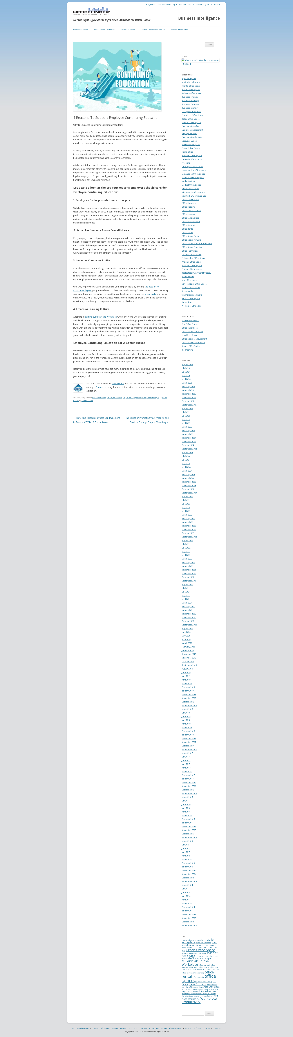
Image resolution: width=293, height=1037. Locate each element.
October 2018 (188, 701)
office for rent (204, 965)
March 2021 (187, 602)
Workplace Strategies (150, 398)
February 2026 (188, 386)
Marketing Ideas (189, 181)
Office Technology (190, 250)
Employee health (189, 133)
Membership (161, 1028)
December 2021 (189, 569)
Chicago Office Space (191, 111)
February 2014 (188, 907)
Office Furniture (189, 203)
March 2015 (187, 859)
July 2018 (186, 712)
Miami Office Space (190, 188)
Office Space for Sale (191, 239)
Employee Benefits (114, 398)
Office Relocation (189, 225)
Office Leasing (188, 214)
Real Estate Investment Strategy (196, 272)
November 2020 (189, 617)
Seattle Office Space (191, 287)
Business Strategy (190, 107)
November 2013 (189, 918)
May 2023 (186, 507)
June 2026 (186, 371)
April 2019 (186, 679)
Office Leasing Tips (190, 217)
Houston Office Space (192, 155)
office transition (195, 987)
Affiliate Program (176, 1028)
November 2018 (189, 698)
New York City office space (194, 195)
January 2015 (188, 866)
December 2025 (189, 393)
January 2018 (188, 734)
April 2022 (186, 555)
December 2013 (189, 914)
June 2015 (186, 848)
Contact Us (216, 1028)
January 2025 (188, 434)
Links (136, 1028)
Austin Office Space (191, 89)
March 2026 (187, 382)
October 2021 (188, 577)
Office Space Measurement (153, 29)
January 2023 (188, 522)
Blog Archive (187, 349)
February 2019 (188, 687)
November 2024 (189, 441)
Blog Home (150, 4)
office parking (198, 973)
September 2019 (189, 665)
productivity (150, 294)
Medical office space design (196, 958)
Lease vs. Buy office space (194, 170)
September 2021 (189, 580)
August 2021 (187, 584)
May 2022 (186, 551)
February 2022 (188, 562)
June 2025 (186, 415)
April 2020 (186, 639)
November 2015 (189, 830)
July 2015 (186, 844)
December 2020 (189, 613)
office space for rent (199, 982)
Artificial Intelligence (191, 82)
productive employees (191, 989)
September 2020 (189, 624)
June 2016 (186, 804)
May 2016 (186, 808)
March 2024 (187, 470)
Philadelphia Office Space (193, 258)
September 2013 (189, 925)
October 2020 (188, 621)
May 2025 (186, 419)
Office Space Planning (192, 247)
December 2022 (189, 525)
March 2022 (187, 558)
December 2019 (189, 654)
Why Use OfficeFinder (81, 1028)
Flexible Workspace (191, 144)
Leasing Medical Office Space (207, 956)
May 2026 (186, 375)
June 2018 (186, 716)
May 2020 (186, 635)
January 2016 (188, 822)
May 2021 (186, 595)
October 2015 (188, 833)
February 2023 (188, 518)
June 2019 (186, 672)
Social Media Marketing (206, 994)
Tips (198, 999)
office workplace (211, 986)
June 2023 (186, 503)
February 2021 (188, 606)
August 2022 (187, 540)
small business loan (189, 994)
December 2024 (189, 437)
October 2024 (188, 445)
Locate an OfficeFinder (101, 1028)
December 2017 (189, 738)
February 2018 (188, 731)
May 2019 (186, 676)
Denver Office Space (191, 122)
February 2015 (188, 863)
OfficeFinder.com (164, 4)
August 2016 (187, 797)
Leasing (115, 1028)
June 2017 (186, 760)
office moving (187, 973)
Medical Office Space (191, 184)
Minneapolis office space (193, 192)
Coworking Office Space (193, 115)
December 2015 (189, 826)
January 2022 (188, 566)
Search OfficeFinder (191, 346)
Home (151, 1028)
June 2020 (186, 632)
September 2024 (189, 448)
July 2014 (186, 888)
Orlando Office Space (191, 254)
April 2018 (186, 723)
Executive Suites (189, 140)
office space (118, 383)
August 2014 (187, 885)
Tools (130, 1028)
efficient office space (195, 947)
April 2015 (186, 855)
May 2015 (186, 852)
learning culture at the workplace (101, 316)
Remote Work (188, 276)
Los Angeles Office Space (193, 173)
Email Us (191, 4)
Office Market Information (193, 342)
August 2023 (187, 496)
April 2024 (186, 467)
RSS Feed (186, 63)
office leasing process (200, 969)
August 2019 (187, 668)
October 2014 (188, 877)
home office (201, 953)
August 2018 (187, 709)
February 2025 (188, 430)
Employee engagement (132, 398)
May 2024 (186, 463)
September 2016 (189, 793)
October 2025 (188, 401)
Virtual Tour (187, 302)
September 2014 (189, 881)
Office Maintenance (191, 221)
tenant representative (192, 294)
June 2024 (186, 459)
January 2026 (188, 390)
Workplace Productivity (199, 1000)
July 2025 (186, 412)
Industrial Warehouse (192, 159)
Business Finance (190, 96)
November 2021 (189, 573)
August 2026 (187, 364)
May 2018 (186, 720)
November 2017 (189, 742)
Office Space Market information (197, 243)
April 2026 (186, 379)
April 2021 (186, 599)
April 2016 (186, 811)
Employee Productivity (192, 137)
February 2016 (188, 819)
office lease (193, 967)
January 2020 (188, 650)
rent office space (189, 280)
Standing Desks (187, 996)
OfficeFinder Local (190, 327)
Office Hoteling (188, 206)
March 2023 (187, 514)
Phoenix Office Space (191, 261)
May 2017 (186, 764)
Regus (184, 991)
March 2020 (187, 643)
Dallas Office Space (191, 118)
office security (198, 977)
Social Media (187, 291)
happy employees (189, 953)
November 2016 (189, 786)
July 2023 (186, 500)
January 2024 (188, 478)
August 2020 (187, 628)
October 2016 (188, 789)
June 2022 (186, 547)
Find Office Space (80, 29)
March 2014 (187, 903)
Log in (174, 4)
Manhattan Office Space (193, 177)
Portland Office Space (192, 265)
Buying (123, 1028)
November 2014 (189, 874)
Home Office (187, 151)
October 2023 (188, 489)
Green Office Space (191, 148)
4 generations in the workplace (194, 940)
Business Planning (99, 398)
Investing (186, 162)
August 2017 (187, 753)
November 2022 (189, 529)
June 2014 (186, 892)
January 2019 (188, 690)
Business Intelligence (199, 18)
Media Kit (188, 1028)
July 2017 (186, 756)
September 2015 (189, 837)
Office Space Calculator (104, 29)
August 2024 (187, 452)
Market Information (179, 29)
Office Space (187, 232)
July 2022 (186, 544)
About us (182, 4)
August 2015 (187, 841)
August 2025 (187, 408)
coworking (197, 944)
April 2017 (186, 767)
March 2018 (187, 727)
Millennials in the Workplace (195, 962)
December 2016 (189, 782)
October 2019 (188, 661)
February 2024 (188, 474)
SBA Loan (212, 991)
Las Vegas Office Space (192, 166)
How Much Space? (128, 29)
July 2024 (186, 456)
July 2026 (186, 368)
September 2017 (189, 749)
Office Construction (190, 199)
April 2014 (186, 899)
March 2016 (187, 815)
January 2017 (188, 778)
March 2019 (187, 683)
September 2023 (189, 492)
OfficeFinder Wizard (202, 1028)
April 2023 (186, 511)
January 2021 (188, 610)
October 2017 (188, 745)
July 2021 (186, 588)
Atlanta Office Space (191, 85)
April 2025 (186, 423)
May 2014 (186, 896)
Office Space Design (191, 236)
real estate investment (209, 989)
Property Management (192, 269)
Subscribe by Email (190, 320)
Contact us (101, 387)
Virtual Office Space (191, 298)
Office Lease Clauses (191, 210)
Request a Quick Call (204, 4)
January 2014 (188, 910)
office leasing (204, 967)
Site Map (143, 1028)
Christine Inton (87, 401)
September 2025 (189, 404)
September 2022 (189, 536)
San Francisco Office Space (194, 283)
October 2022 (188, 533)
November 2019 (189, 657)
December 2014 (189, 870)
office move (214, 969)
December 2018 (189, 694)
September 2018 (189, 705)
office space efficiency (203, 981)
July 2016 (186, 800)
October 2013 (188, 921)
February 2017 (188, 775)
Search (217, 4)
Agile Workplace (189, 78)
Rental (204, 991)
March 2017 (187, 771)
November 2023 (189, 485)
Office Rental (188, 228)
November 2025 (189, 397)
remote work (194, 991)
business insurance (203, 943)
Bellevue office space (191, 93)
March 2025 (187, 426)
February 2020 (188, 646)
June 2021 (186, 591)
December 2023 (189, 481)
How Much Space (189, 335)
